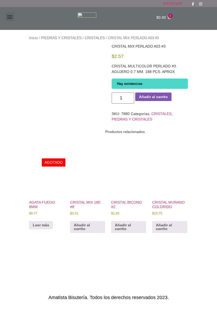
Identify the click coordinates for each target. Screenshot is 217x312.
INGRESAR (172, 3)
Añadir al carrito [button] (82, 227)
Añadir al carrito (153, 97)
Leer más (41, 225)
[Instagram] (200, 4)
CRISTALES (95, 38)
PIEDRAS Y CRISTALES (61, 38)
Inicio (33, 38)
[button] (9, 16)
